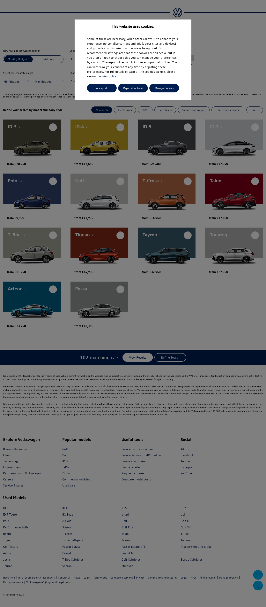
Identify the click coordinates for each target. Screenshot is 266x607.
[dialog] (133, 303)
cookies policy (107, 76)
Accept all (101, 88)
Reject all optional (133, 88)
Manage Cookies (164, 88)
